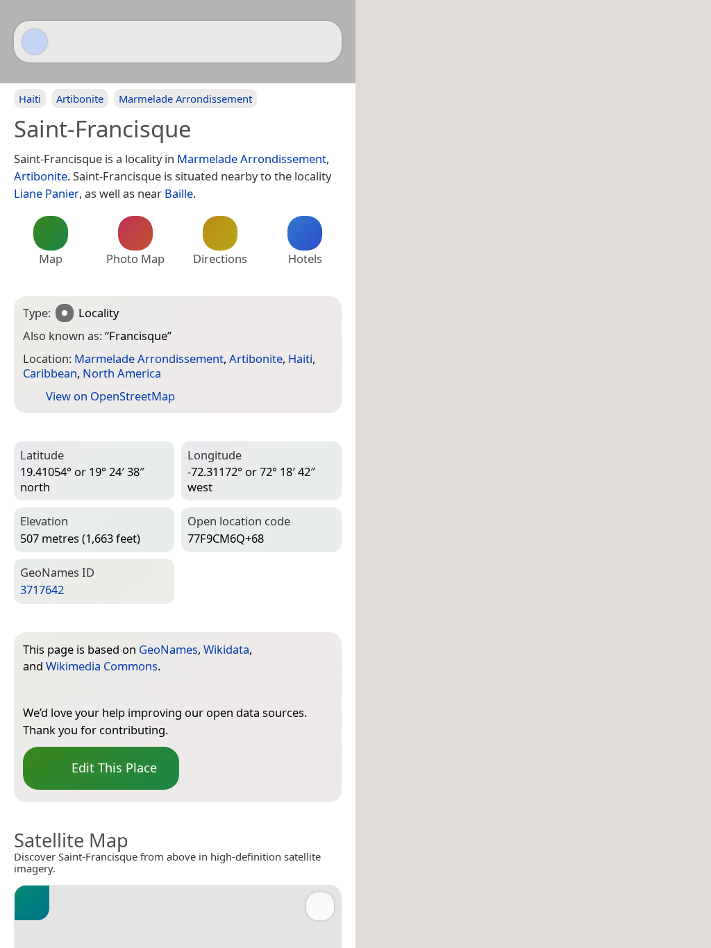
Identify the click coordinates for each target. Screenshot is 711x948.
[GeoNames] (33, 689)
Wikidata (226, 649)
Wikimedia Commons (102, 666)
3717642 (42, 590)
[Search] (324, 41)
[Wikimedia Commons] (88, 689)
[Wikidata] (61, 689)
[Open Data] (296, 651)
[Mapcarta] (34, 41)
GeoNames (168, 649)
